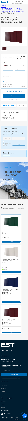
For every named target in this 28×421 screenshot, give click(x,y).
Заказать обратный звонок (17, 3)
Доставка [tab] (22, 105)
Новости (3, 388)
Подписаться (14, 374)
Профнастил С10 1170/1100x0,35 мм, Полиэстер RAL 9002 (10, 260)
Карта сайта (16, 419)
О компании (4, 385)
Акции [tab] (21, 208)
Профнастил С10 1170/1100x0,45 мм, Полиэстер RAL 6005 (10, 229)
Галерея (3, 394)
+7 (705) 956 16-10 (17, 1)
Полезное (4, 391)
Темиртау (13, 417)
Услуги (3, 407)
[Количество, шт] (6, 79)
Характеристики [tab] (8, 105)
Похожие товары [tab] (8, 208)
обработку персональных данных (7, 143)
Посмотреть (6, 155)
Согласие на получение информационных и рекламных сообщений (7, 145)
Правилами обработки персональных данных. (11, 378)
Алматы (17, 417)
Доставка (3, 401)
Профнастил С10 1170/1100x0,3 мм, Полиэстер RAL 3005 (9, 320)
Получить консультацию (14, 91)
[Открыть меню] (26, 2)
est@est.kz (6, 410)
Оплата (3, 404)
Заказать (14, 96)
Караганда (7, 417)
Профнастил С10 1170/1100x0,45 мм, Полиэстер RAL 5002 (10, 290)
